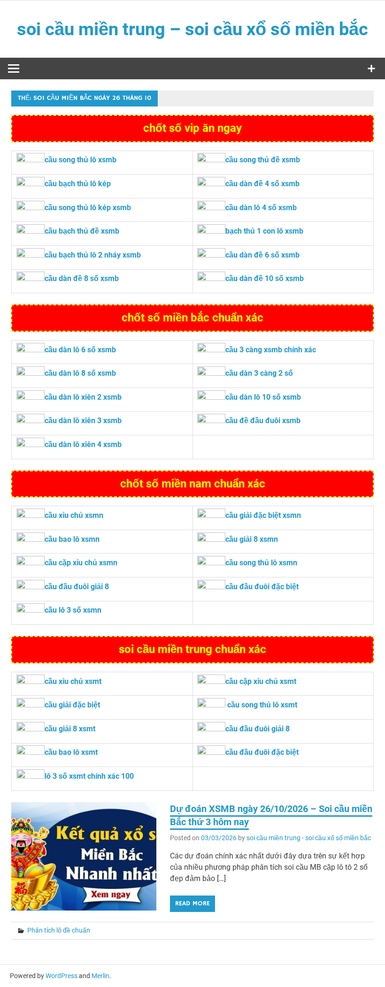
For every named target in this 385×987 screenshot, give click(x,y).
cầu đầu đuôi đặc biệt (262, 586)
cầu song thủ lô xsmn (261, 562)
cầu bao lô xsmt (71, 752)
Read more (192, 903)
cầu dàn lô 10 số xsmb (263, 397)
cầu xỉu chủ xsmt (73, 681)
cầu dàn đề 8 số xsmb (82, 278)
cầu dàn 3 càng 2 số (259, 373)
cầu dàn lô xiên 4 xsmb (83, 444)
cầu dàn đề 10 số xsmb (264, 278)
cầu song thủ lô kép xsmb (88, 207)
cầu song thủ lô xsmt (262, 704)
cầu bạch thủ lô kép (78, 183)
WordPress (61, 975)
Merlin (100, 975)
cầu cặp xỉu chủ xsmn (81, 562)
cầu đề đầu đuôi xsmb (262, 420)
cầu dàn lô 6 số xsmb (80, 349)
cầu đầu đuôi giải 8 (77, 586)
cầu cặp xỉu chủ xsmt (260, 681)
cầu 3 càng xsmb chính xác (270, 349)
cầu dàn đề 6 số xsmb (262, 255)
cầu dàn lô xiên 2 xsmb (83, 397)
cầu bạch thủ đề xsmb (82, 231)
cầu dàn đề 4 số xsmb (262, 183)
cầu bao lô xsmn (72, 539)
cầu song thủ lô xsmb (80, 159)
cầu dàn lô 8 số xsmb (80, 373)
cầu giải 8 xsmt (70, 728)
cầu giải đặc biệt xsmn (263, 515)
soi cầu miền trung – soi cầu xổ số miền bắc (192, 29)
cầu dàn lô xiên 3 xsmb (83, 420)
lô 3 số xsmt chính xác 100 (89, 776)
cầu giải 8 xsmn (251, 539)
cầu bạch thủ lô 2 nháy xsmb (93, 255)
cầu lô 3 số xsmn (73, 610)
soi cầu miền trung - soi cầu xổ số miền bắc (308, 838)
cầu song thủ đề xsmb (262, 159)
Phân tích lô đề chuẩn (58, 930)
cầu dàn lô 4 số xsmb (261, 207)
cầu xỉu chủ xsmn (74, 515)
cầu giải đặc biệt (72, 704)
